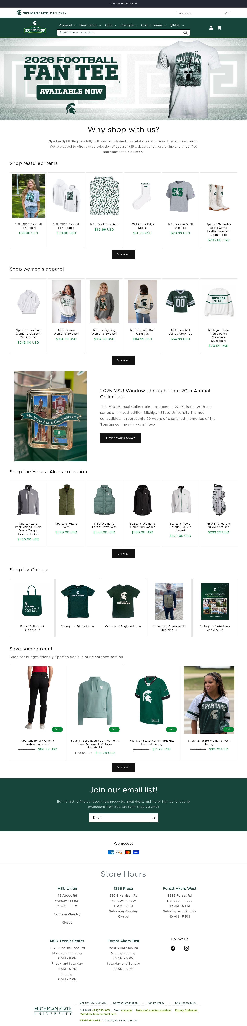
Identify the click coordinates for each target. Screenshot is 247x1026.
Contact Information (125, 1003)
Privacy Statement (186, 1010)
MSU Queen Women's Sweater (66, 332)
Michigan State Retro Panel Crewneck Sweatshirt (218, 335)
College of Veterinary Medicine (215, 628)
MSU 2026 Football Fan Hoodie (66, 226)
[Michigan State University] (42, 15)
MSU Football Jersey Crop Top (180, 332)
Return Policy (156, 1003)
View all (123, 254)
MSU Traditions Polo (104, 224)
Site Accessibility (185, 1003)
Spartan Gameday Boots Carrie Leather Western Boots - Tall (218, 229)
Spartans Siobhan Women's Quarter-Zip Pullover (28, 334)
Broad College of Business (32, 628)
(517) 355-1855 (101, 1010)
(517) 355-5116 (98, 1003)
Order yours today (120, 438)
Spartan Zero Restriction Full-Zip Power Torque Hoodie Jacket (28, 529)
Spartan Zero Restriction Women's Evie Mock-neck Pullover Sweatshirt (95, 744)
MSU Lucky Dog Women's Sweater (104, 332)
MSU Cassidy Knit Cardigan (142, 332)
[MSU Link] (53, 1014)
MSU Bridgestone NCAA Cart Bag (218, 525)
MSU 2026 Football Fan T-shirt (28, 226)
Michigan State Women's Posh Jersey (209, 742)
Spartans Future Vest (66, 525)
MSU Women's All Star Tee (180, 226)
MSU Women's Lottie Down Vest (104, 525)
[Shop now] (123, 79)
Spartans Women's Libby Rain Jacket (142, 525)
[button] (67, 25)
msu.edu (126, 1010)
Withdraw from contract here (98, 1014)
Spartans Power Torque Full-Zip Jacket (181, 527)
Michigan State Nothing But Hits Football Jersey (152, 742)
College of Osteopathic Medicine (169, 628)
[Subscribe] (154, 817)
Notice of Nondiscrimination (153, 1010)
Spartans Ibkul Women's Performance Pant (38, 742)
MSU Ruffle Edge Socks (142, 226)
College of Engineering (121, 626)
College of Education (75, 626)
